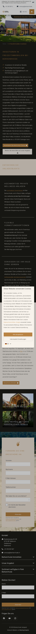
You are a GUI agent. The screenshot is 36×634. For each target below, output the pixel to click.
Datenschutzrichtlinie (9, 322)
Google (18, 322)
